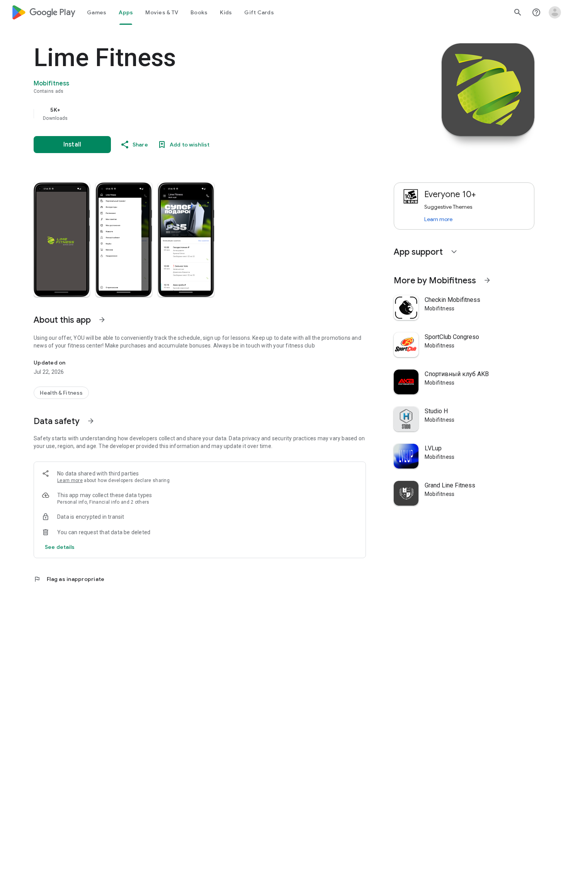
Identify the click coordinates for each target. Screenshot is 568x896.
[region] (188, 113)
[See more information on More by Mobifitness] (487, 280)
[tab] (96, 12)
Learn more (70, 480)
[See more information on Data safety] (91, 421)
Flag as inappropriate (69, 579)
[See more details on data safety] (60, 547)
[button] (62, 239)
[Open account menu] (555, 12)
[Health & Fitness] (61, 393)
